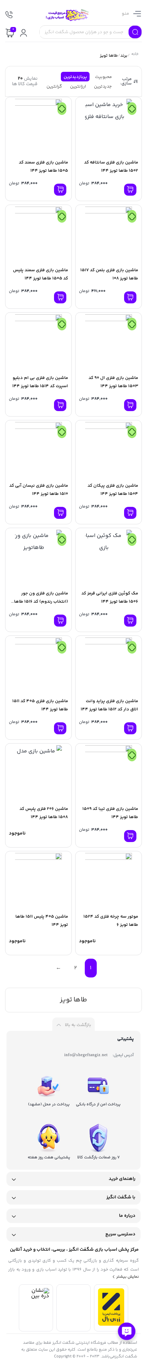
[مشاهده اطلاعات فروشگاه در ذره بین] (36, 1296)
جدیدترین (103, 86)
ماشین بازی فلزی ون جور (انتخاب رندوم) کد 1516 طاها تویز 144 (41, 601)
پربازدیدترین (75, 77)
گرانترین (54, 86)
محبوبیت (103, 77)
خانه (134, 54)
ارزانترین (78, 86)
